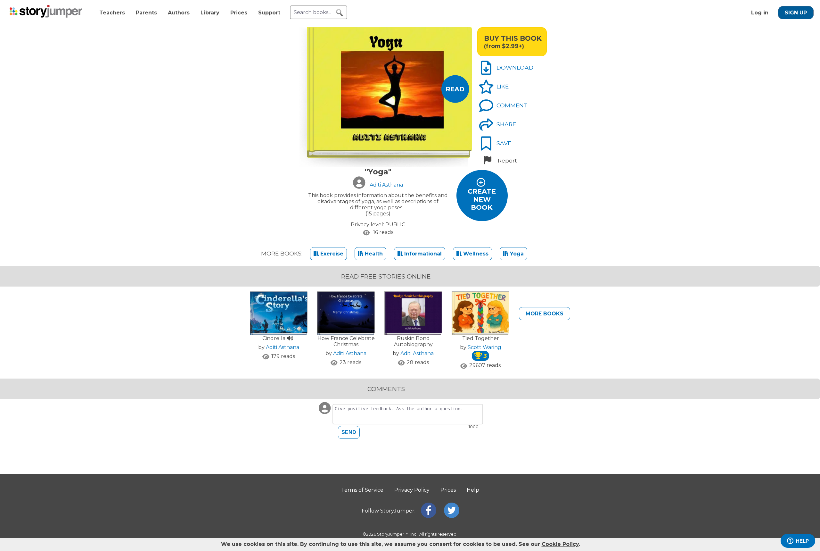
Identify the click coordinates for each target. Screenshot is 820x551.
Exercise (331, 254)
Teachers (112, 13)
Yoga (516, 254)
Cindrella (274, 338)
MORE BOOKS (544, 314)
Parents (146, 13)
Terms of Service (362, 490)
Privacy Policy (412, 490)
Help (473, 490)
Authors (179, 13)
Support (269, 13)
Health (373, 254)
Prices (238, 13)
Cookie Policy (560, 544)
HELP (802, 541)
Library (210, 13)
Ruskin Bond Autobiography (413, 341)
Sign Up (796, 13)
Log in (759, 13)
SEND (348, 432)
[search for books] (339, 13)
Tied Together (480, 338)
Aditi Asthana (282, 347)
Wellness (475, 254)
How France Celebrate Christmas (346, 341)
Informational (422, 254)
